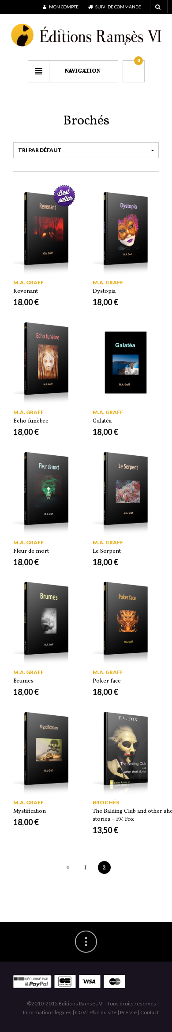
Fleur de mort (31, 551)
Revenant (25, 291)
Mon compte (63, 6)
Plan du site (103, 1012)
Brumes (23, 681)
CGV (80, 1012)
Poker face (107, 681)
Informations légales (47, 1012)
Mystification (29, 811)
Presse (128, 1012)
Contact (149, 1012)
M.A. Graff (28, 282)
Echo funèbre (31, 421)
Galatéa (102, 421)
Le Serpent (107, 551)
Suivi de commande (117, 6)
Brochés (106, 802)
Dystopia (104, 291)
